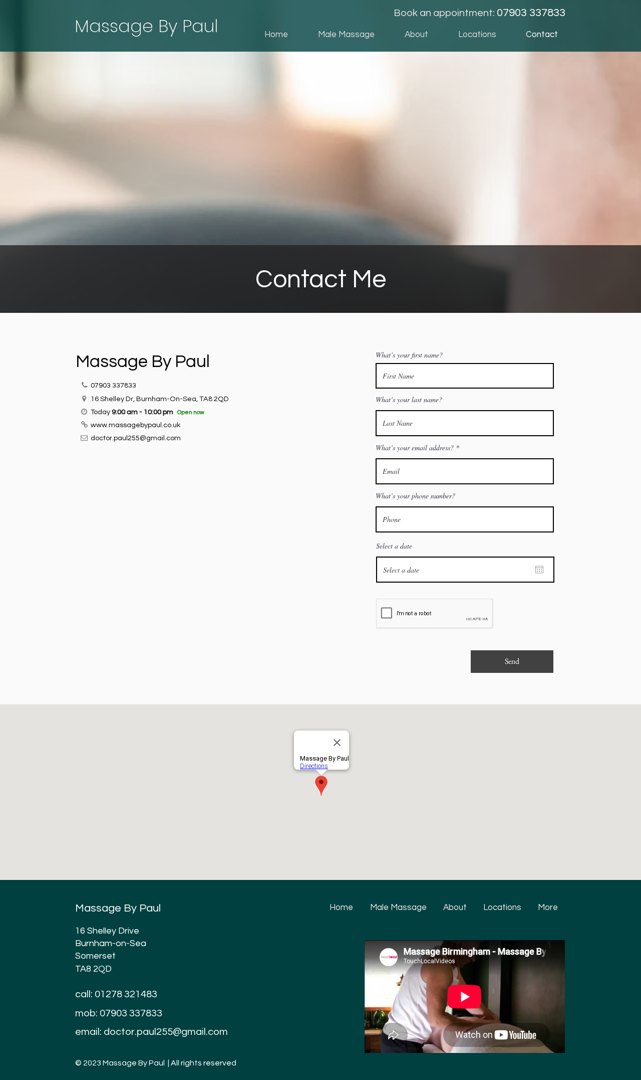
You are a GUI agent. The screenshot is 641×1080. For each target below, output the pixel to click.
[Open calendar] (539, 570)
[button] (470, 34)
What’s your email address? (415, 447)
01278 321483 (126, 994)
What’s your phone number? (415, 495)
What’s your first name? (409, 354)
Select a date (394, 546)
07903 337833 (131, 1013)
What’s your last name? (409, 399)
